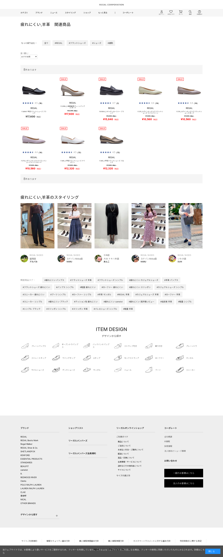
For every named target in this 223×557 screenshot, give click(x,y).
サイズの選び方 (123, 475)
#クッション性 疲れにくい (86, 301)
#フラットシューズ (77, 43)
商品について (123, 442)
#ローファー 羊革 (172, 294)
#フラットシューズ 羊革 (81, 280)
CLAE (23, 492)
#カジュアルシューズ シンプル (170, 287)
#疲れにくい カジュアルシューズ (143, 280)
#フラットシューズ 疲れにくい (36, 287)
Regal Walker (26, 444)
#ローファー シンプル (81, 294)
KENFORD (25, 455)
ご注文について (124, 446)
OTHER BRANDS (28, 503)
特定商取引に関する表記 (191, 541)
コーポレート (128, 13)
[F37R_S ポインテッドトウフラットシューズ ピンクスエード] (34, 139)
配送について (123, 454)
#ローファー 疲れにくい (112, 287)
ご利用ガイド (122, 437)
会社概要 (168, 437)
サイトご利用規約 (29, 541)
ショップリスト (75, 428)
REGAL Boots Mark (29, 440)
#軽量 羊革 (128, 309)
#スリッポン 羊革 (80, 309)
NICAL (23, 499)
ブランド (39, 13)
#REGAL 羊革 (123, 294)
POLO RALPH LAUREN (30, 485)
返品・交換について (126, 458)
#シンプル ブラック (31, 309)
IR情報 (167, 441)
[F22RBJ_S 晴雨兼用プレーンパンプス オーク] (72, 90)
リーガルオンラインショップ (130, 428)
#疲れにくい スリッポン (140, 287)
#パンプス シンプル (65, 287)
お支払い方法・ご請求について (130, 450)
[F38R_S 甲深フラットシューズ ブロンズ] (111, 139)
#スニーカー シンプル (32, 301)
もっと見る (102, 13)
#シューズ (96, 43)
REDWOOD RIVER (28, 477)
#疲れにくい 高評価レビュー (141, 301)
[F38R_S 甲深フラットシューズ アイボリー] (72, 139)
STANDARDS (26, 462)
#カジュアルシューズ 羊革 (147, 294)
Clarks (23, 481)
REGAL (23, 437)
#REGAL (58, 43)
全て (46, 43)
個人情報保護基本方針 (89, 541)
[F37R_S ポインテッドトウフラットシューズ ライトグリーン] (150, 90)
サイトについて (124, 470)
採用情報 (168, 446)
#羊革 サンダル (104, 294)
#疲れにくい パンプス (54, 280)
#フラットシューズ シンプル (110, 280)
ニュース (53, 13)
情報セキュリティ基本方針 (58, 541)
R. (21, 473)
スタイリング (70, 13)
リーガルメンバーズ (77, 440)
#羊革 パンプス (171, 280)
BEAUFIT (24, 466)
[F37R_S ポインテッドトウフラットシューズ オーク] (189, 90)
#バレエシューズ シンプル (105, 309)
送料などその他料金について (130, 466)
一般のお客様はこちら (183, 473)
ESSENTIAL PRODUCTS (31, 459)
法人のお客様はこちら (183, 483)
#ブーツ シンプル (58, 294)
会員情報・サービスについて (130, 462)
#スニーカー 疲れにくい (33, 294)
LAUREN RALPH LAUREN (32, 488)
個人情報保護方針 (116, 541)
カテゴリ (24, 13)
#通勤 (110, 43)
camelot (24, 470)
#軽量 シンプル (185, 301)
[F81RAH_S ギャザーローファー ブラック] (111, 90)
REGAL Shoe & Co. (29, 448)
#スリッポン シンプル (56, 309)
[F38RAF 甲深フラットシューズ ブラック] (34, 90)
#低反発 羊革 (166, 301)
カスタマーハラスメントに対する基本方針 (152, 541)
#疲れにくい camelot (113, 301)
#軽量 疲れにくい (88, 287)
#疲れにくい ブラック (58, 301)
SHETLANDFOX (27, 451)
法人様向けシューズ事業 (175, 451)
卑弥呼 (23, 496)
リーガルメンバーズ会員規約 (82, 453)
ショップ (87, 13)
